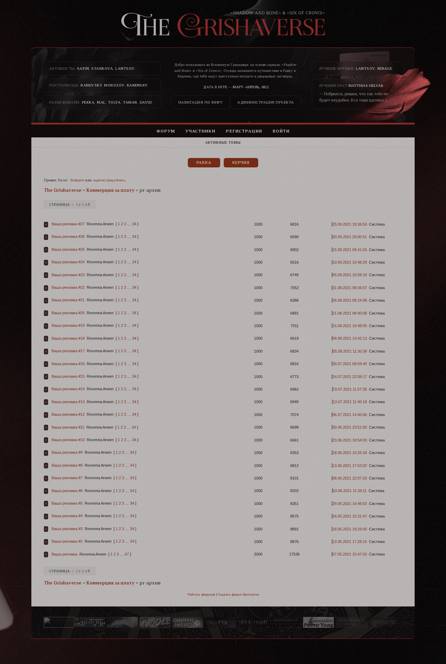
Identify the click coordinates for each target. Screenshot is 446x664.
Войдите (77, 180)
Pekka (88, 102)
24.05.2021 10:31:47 (349, 516)
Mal (101, 102)
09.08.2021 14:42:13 (349, 338)
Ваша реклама (64, 554)
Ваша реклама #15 (68, 376)
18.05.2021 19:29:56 (349, 529)
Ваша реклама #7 (67, 478)
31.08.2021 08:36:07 (349, 288)
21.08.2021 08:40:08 (349, 313)
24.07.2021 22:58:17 (349, 377)
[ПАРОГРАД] (122, 622)
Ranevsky (91, 85)
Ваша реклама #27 (68, 224)
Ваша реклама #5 (67, 503)
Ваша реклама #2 (67, 541)
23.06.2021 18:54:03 (349, 440)
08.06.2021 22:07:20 (349, 478)
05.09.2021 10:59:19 (349, 275)
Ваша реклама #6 (67, 491)
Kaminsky (137, 85)
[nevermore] (383, 622)
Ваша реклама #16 (68, 364)
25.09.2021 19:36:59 (349, 224)
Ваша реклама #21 (68, 300)
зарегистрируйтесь (109, 180)
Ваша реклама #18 (68, 338)
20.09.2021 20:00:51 (349, 237)
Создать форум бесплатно (238, 594)
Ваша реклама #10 (68, 440)
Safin (83, 68)
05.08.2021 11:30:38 (350, 351)
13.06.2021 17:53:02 (349, 465)
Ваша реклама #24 (68, 262)
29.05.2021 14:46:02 (349, 503)
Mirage (384, 68)
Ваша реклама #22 (68, 287)
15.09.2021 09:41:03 (349, 250)
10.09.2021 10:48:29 (349, 262)
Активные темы (223, 142)
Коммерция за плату (110, 190)
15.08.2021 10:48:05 (349, 326)
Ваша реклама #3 (67, 529)
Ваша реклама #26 (68, 236)
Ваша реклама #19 (68, 325)
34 (134, 224)
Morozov (114, 85)
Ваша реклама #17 (68, 351)
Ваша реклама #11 (68, 427)
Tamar (130, 102)
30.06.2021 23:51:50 (349, 427)
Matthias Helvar (365, 85)
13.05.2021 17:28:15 (349, 542)
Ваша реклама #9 (67, 452)
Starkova (102, 68)
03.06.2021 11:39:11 (350, 491)
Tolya (114, 102)
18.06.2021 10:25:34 (349, 453)
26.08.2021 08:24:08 (349, 300)
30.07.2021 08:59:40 (349, 364)
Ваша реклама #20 (68, 313)
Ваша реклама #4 (67, 516)
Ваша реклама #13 (68, 402)
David (146, 102)
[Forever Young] (318, 622)
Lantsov (124, 68)
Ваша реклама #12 (68, 414)
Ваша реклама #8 (67, 465)
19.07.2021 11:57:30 (350, 389)
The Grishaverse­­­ (63, 190)
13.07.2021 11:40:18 (350, 402)
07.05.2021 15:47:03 (349, 554)
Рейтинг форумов (201, 594)
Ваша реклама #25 (68, 249)
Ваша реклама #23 (68, 275)
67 (127, 554)
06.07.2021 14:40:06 (349, 415)
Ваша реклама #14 (68, 389)
